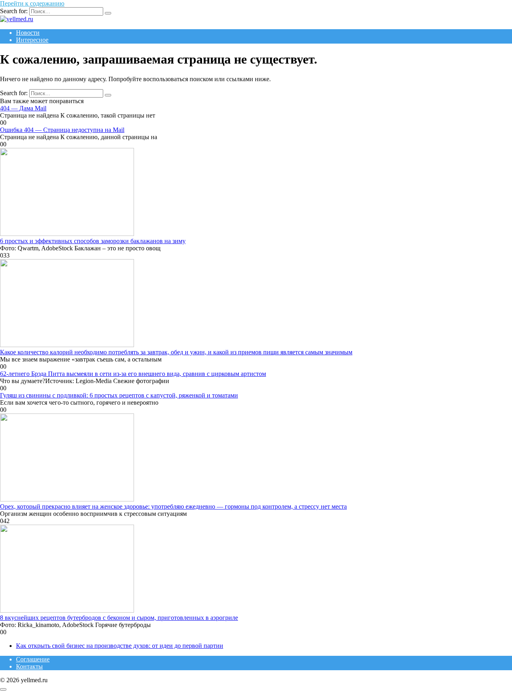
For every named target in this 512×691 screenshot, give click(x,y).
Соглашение (33, 659)
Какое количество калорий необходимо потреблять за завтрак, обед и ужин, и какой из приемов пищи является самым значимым (176, 352)
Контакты (29, 666)
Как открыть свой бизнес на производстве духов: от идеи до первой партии (119, 645)
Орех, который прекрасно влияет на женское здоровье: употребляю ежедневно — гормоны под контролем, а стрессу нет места (173, 506)
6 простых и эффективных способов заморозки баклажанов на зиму (93, 241)
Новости (28, 32)
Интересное (32, 39)
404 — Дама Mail (23, 108)
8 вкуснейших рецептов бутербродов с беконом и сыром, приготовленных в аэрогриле (119, 617)
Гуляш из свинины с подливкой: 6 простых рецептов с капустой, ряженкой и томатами (119, 395)
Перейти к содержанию (32, 3)
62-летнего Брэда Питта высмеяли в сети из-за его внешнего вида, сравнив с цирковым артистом (133, 373)
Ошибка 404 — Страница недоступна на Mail (62, 129)
